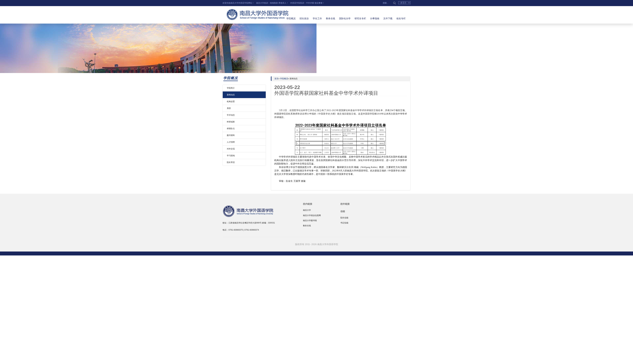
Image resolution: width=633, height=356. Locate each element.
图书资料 (231, 135)
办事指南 (374, 18)
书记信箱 (344, 223)
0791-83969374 (251, 230)
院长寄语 (231, 162)
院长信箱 (344, 218)
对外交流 (231, 149)
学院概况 (291, 18)
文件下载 (387, 18)
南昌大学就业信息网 (312, 215)
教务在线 (330, 18)
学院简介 (231, 88)
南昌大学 (307, 210)
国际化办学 (345, 18)
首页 (276, 78)
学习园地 (231, 155)
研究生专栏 (360, 18)
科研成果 (231, 122)
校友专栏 (401, 18)
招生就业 (304, 18)
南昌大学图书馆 (310, 220)
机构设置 (231, 101)
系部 (229, 108)
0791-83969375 (235, 230)
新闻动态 (231, 95)
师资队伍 (231, 128)
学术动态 (231, 115)
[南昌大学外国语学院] (255, 211)
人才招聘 (231, 142)
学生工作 (317, 18)
